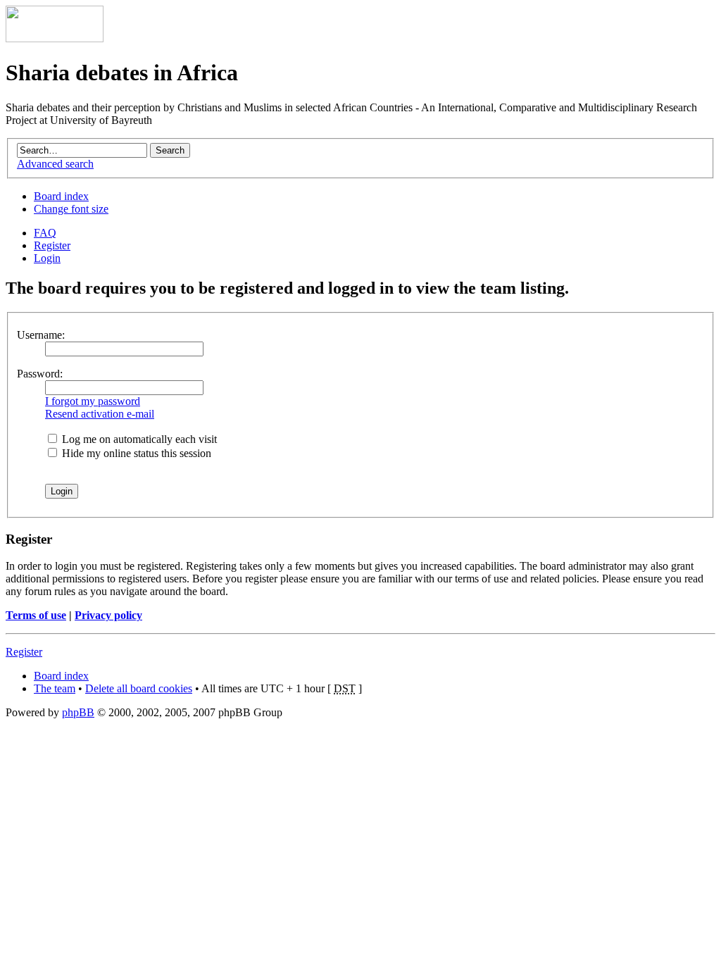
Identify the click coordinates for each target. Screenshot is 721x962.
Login (47, 258)
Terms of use (36, 615)
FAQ (45, 233)
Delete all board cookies (138, 688)
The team (54, 688)
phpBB (78, 712)
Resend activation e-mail (99, 414)
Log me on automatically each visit (138, 439)
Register (52, 245)
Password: (40, 374)
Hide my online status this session (135, 453)
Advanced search (55, 164)
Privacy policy (108, 615)
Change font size (71, 209)
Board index (61, 196)
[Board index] (55, 38)
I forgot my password (92, 401)
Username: (41, 335)
